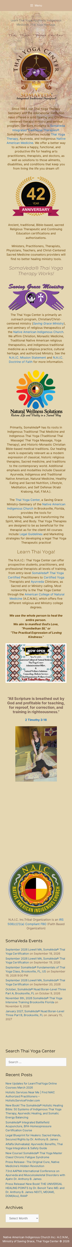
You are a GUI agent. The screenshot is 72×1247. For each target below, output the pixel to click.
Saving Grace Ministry (48, 323)
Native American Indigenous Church (38, 332)
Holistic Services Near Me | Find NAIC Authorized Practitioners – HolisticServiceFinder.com (30, 1096)
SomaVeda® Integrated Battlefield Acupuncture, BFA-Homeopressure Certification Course (29, 1126)
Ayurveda (38, 581)
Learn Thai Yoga (35, 551)
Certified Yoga (54, 577)
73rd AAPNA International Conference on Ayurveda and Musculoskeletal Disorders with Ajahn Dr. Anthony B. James (35, 1175)
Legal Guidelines (31, 534)
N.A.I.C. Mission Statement (27, 357)
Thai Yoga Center (28, 500)
